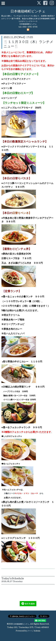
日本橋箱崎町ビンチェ (28, 12)
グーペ (29, 631)
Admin (37, 631)
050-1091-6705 (30, 27)
